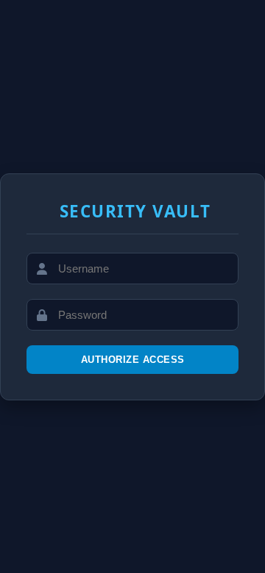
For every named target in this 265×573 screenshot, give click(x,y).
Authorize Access (133, 359)
